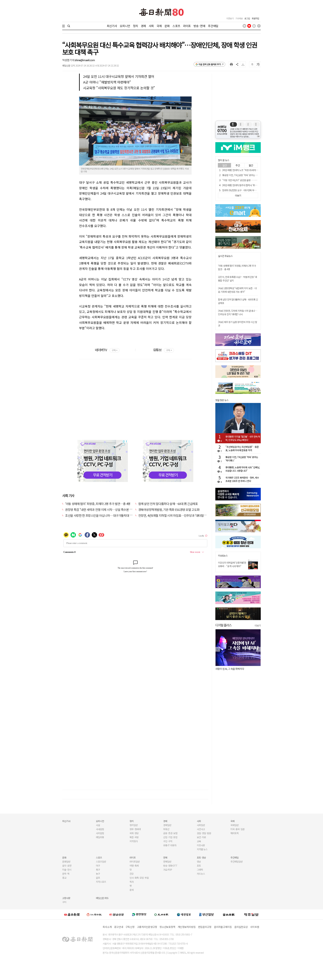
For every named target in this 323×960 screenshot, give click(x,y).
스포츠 (176, 26)
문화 (167, 26)
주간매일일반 (236, 861)
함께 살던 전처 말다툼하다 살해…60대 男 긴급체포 (168, 503)
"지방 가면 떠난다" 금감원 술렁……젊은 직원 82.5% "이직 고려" (251, 180)
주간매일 (213, 26)
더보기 (258, 625)
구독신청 (129, 927)
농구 (98, 873)
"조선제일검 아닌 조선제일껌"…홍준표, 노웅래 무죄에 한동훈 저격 (242, 448)
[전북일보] (229, 914)
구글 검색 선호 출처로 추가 (209, 64)
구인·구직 (167, 841)
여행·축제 (134, 865)
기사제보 (239, 18)
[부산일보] (206, 914)
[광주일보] (161, 914)
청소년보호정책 (167, 927)
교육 (199, 841)
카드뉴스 (201, 873)
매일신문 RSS (102, 898)
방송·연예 (199, 26)
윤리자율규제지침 (223, 927)
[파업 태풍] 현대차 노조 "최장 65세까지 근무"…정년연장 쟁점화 (251, 170)
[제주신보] (251, 914)
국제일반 (234, 825)
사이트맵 (254, 927)
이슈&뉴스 (223, 555)
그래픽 (200, 869)
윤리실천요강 (241, 927)
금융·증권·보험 (170, 833)
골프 (98, 877)
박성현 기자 (68, 60)
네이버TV (106, 349)
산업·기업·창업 (170, 837)
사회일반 (201, 825)
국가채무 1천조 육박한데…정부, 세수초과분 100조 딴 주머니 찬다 (242, 479)
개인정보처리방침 (186, 927)
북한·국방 (134, 837)
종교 (64, 877)
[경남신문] (116, 914)
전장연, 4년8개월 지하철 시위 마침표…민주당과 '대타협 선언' (174, 515)
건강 (132, 873)
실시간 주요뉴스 (225, 256)
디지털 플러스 (223, 625)
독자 (132, 882)
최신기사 (112, 26)
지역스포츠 (101, 882)
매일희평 (100, 837)
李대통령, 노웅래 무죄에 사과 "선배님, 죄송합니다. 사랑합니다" (242, 469)
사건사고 (201, 829)
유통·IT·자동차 (169, 845)
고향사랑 (66, 898)
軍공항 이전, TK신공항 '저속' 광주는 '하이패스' (243, 175)
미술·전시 (66, 869)
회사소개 (107, 927)
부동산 (166, 829)
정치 (135, 26)
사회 (151, 26)
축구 (98, 869)
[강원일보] (94, 914)
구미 (64, 902)
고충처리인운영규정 (147, 927)
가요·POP (167, 869)
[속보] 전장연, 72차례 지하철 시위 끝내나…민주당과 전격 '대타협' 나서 (237, 312)
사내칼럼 (100, 829)
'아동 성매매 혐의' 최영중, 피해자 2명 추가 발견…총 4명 (97, 503)
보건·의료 (201, 837)
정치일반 (134, 825)
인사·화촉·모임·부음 (139, 877)
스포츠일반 (101, 861)
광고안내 (118, 927)
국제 (159, 26)
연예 (165, 857)
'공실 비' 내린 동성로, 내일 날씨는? (235, 668)
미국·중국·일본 (237, 829)
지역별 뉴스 (202, 849)
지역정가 (134, 841)
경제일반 (167, 825)
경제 (143, 26)
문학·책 (65, 873)
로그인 (247, 18)
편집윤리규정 (204, 927)
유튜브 (162, 349)
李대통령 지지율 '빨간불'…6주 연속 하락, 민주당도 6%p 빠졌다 (242, 438)
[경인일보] (139, 914)
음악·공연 (66, 865)
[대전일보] (184, 914)
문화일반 (66, 861)
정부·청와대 (135, 829)
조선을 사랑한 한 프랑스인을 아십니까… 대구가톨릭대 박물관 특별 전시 (107, 515)
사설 (98, 825)
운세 (132, 890)
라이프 (187, 26)
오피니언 (125, 26)
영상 (199, 861)
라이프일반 (135, 861)
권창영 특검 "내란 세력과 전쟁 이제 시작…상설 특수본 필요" (100, 509)
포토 (199, 865)
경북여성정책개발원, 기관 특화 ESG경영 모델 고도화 (169, 509)
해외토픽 (234, 833)
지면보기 (230, 18)
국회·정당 (134, 833)
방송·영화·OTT (170, 865)
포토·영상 (201, 857)
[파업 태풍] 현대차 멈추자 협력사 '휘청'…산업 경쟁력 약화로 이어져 (252, 185)
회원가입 (255, 18)
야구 (98, 865)
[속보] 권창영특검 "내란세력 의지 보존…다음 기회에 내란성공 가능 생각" (237, 290)
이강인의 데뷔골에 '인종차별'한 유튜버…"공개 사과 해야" (232, 564)
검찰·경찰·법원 (204, 833)
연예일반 (167, 861)
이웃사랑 (201, 845)
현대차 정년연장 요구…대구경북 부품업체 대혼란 (244, 190)
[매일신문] (72, 914)
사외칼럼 (100, 833)
